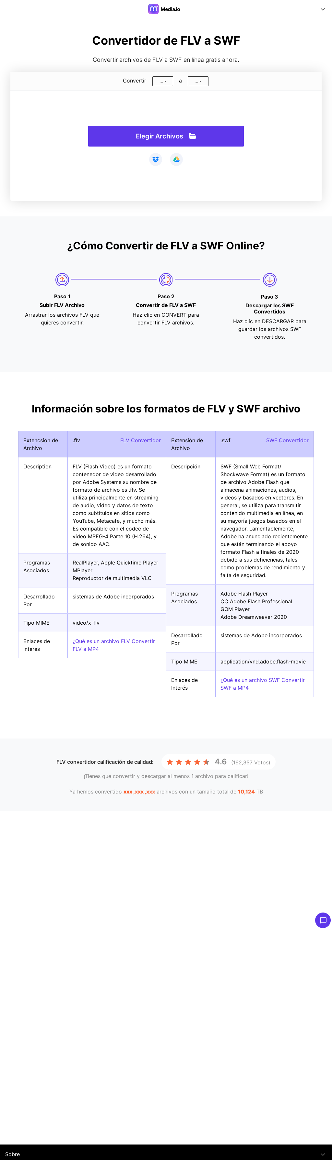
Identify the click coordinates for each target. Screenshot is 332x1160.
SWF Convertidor (287, 440)
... (161, 81)
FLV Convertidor (140, 440)
